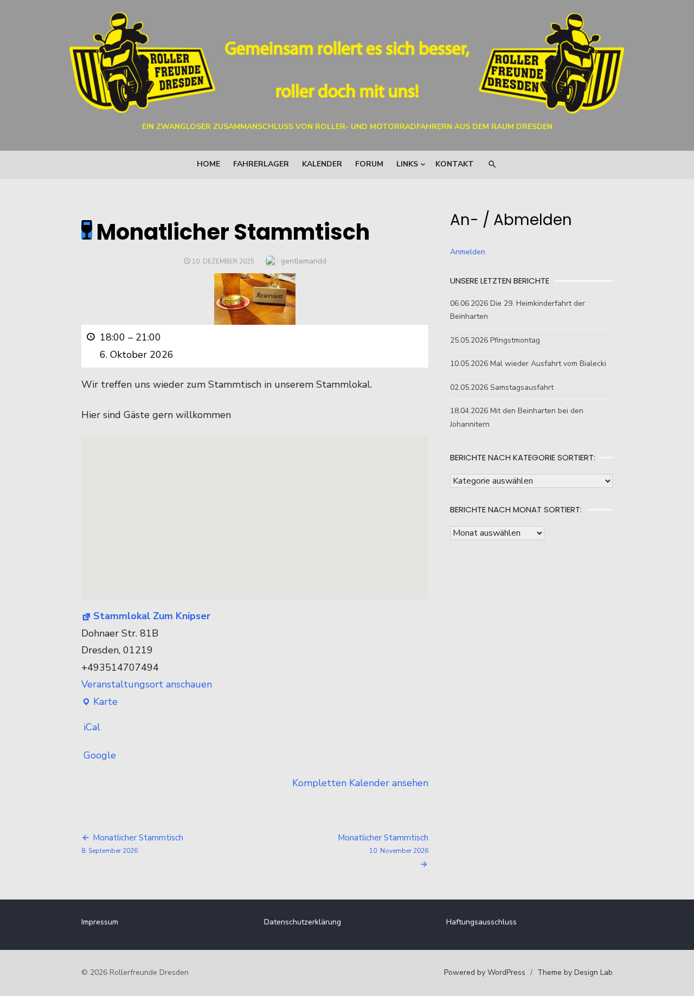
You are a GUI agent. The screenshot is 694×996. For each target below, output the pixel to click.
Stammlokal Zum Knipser (151, 615)
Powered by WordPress (484, 972)
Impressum (99, 922)
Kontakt (454, 164)
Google (99, 755)
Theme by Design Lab (575, 972)
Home (208, 164)
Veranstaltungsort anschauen (146, 684)
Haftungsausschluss (481, 922)
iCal (91, 727)
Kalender (322, 164)
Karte (99, 703)
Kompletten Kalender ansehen (360, 782)
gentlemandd (303, 261)
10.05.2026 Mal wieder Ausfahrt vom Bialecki (528, 363)
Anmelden (467, 252)
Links (407, 164)
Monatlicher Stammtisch (383, 843)
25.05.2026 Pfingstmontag (495, 340)
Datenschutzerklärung (302, 922)
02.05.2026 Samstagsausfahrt (502, 387)
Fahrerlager (261, 164)
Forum (369, 164)
